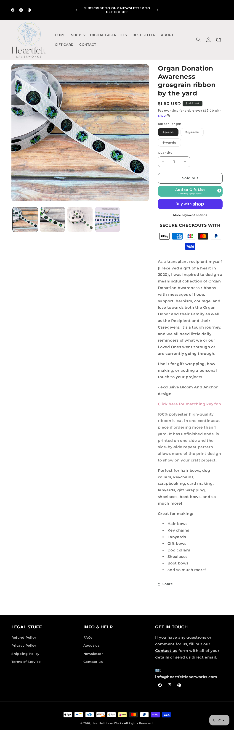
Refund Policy (23, 637)
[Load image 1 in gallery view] (25, 219)
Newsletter (93, 654)
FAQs (88, 637)
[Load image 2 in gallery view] (52, 219)
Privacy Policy (23, 645)
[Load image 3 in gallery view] (80, 219)
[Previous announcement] (76, 10)
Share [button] (167, 584)
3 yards (194, 133)
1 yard (170, 133)
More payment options (190, 215)
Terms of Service (26, 662)
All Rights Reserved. (139, 723)
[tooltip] (219, 190)
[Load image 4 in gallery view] (107, 219)
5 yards (172, 143)
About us (91, 645)
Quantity (165, 152)
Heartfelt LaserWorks (107, 723)
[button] (77, 35)
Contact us (93, 662)
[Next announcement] (158, 10)
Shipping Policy (25, 654)
